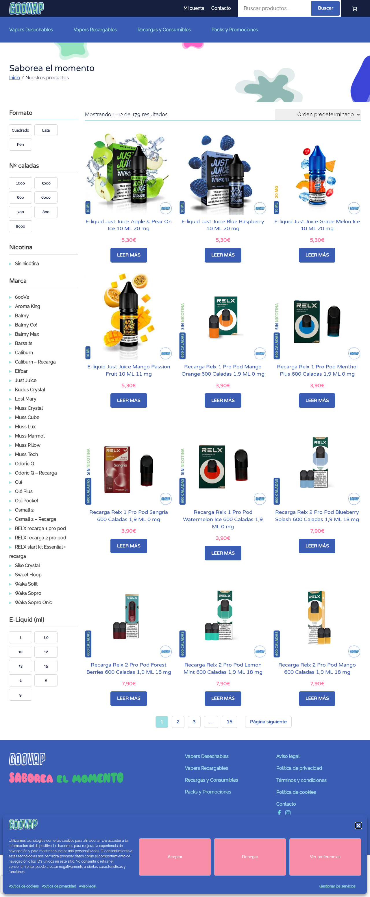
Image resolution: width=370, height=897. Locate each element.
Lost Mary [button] (25, 399)
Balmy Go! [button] (26, 325)
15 (229, 721)
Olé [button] (18, 482)
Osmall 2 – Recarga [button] (35, 519)
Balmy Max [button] (27, 334)
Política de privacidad (59, 886)
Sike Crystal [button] (27, 565)
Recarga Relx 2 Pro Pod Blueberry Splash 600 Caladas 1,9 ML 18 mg (317, 516)
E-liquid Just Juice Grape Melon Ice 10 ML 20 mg (317, 225)
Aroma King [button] (27, 306)
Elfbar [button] (21, 371)
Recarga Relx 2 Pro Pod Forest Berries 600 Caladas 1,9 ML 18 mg (128, 668)
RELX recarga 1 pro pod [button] (40, 528)
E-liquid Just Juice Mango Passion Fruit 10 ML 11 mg (128, 370)
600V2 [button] (22, 297)
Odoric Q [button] (24, 463)
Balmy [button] (22, 315)
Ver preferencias (325, 856)
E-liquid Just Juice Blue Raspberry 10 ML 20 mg (223, 225)
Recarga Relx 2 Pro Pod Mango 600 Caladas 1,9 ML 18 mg (317, 668)
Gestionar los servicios (337, 886)
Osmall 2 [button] (24, 510)
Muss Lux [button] (25, 426)
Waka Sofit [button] (26, 584)
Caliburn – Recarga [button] (35, 362)
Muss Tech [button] (26, 454)
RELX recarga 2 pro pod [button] (40, 537)
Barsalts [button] (23, 343)
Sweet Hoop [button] (28, 574)
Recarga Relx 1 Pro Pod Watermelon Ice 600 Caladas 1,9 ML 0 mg (223, 519)
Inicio (14, 77)
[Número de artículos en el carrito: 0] (354, 8)
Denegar (250, 856)
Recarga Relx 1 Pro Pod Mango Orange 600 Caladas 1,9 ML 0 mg (223, 370)
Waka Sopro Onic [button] (33, 602)
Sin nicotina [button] (27, 263)
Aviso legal (87, 886)
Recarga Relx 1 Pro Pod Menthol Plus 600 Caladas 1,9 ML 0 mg (317, 370)
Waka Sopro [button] (28, 593)
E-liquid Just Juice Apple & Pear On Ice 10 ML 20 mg (129, 225)
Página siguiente (268, 721)
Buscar (325, 8)
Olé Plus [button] (24, 491)
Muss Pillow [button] (27, 445)
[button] (358, 825)
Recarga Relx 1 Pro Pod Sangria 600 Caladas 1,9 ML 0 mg (128, 516)
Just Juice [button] (25, 380)
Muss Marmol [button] (30, 436)
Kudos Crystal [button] (30, 389)
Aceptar (175, 856)
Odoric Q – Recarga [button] (36, 473)
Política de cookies (24, 886)
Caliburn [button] (24, 352)
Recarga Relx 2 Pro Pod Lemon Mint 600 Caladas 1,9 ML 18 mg (223, 668)
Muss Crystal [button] (29, 408)
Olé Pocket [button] (26, 500)
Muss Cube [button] (27, 417)
